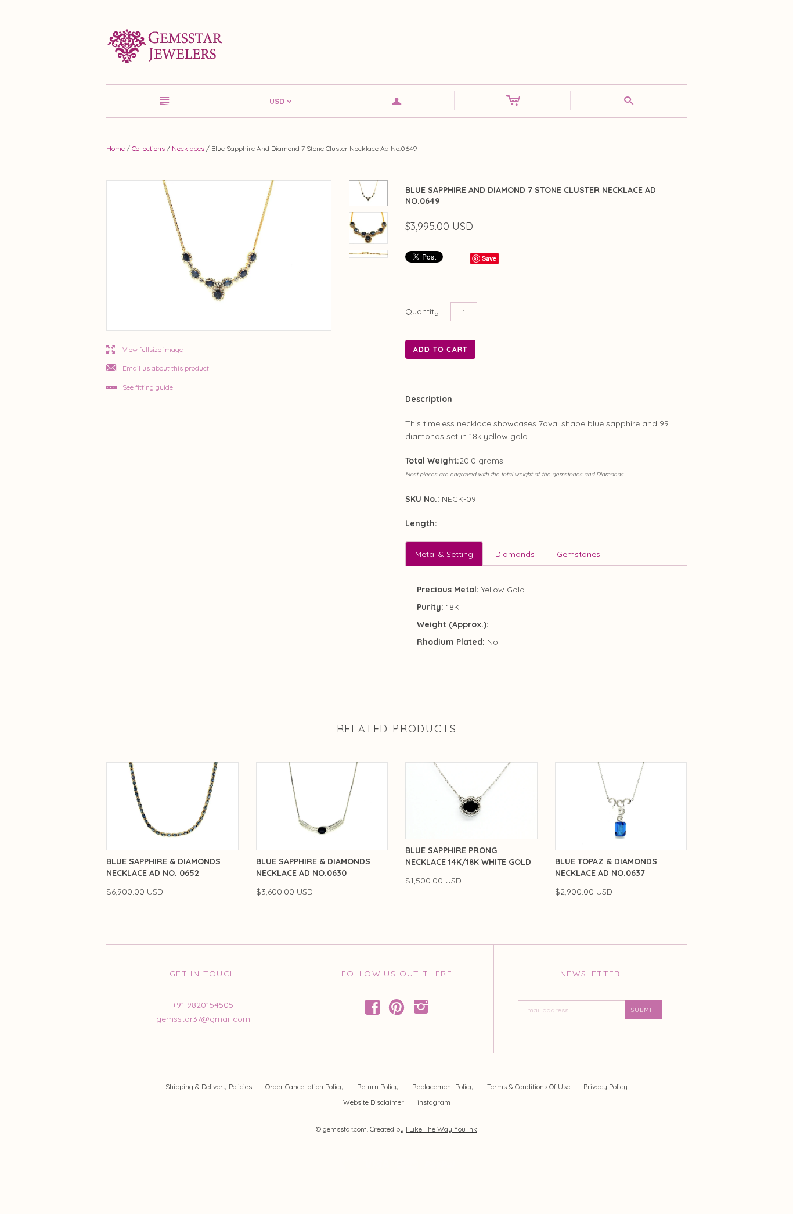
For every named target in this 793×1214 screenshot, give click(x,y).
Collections (148, 148)
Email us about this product (157, 368)
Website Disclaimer (373, 1102)
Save (489, 258)
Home (115, 148)
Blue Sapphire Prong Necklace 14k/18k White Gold (468, 856)
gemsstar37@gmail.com (203, 1019)
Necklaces (188, 148)
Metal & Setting (444, 554)
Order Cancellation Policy (304, 1086)
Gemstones (578, 554)
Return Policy (378, 1086)
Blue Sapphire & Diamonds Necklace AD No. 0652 (163, 867)
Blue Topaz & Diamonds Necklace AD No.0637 (606, 867)
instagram (433, 1102)
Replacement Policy (443, 1086)
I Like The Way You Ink (441, 1129)
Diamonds (515, 554)
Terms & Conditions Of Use (528, 1086)
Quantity (422, 311)
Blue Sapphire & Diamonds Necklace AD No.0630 (313, 867)
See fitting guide (139, 388)
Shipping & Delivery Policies (208, 1086)
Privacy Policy (605, 1086)
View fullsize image (144, 350)
